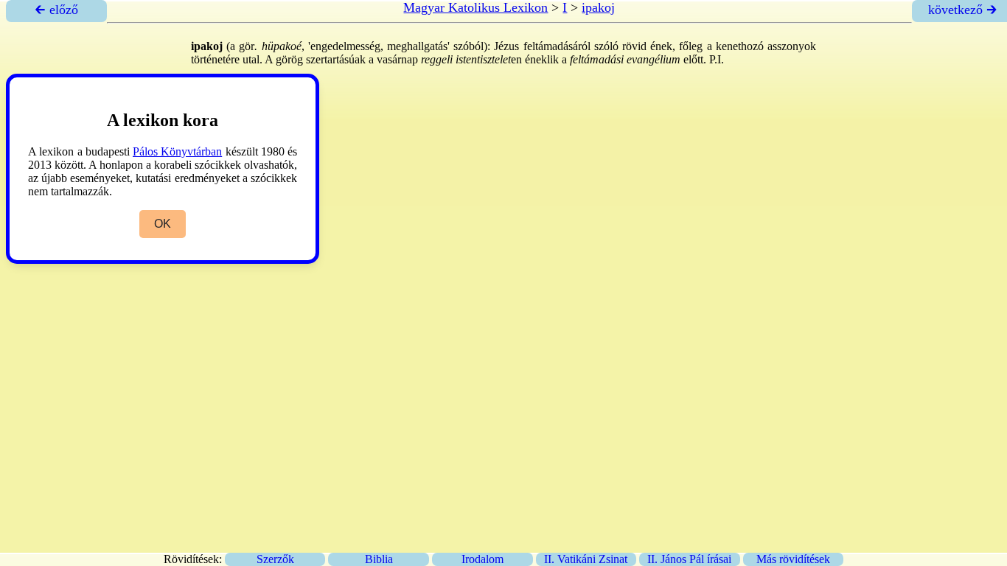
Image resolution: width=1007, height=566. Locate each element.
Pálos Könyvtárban (177, 151)
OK (162, 223)
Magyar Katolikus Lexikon (475, 7)
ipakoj (598, 7)
